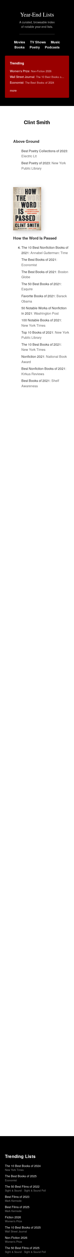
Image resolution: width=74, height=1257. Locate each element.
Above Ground (26, 141)
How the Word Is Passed (35, 238)
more (13, 90)
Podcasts (52, 47)
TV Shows (38, 42)
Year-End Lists (37, 14)
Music (55, 42)
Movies (19, 42)
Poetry (35, 47)
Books (19, 47)
